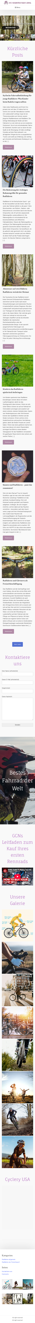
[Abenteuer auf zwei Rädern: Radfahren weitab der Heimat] (17, 270)
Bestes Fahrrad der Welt (17, 780)
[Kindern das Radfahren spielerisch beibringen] (17, 371)
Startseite (5, 1274)
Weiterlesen (11, 27)
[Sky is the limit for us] (17, 1087)
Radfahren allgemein (8, 1259)
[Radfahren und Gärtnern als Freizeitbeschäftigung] (17, 562)
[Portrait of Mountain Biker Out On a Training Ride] (17, 1120)
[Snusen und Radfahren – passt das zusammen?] (17, 466)
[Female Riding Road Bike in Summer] (17, 1152)
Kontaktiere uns (7, 1271)
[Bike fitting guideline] (17, 925)
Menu (18, 7)
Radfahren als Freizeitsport (11, 1262)
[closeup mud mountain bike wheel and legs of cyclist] (17, 1055)
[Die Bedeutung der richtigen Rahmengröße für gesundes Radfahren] (17, 171)
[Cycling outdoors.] (17, 958)
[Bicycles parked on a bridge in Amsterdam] (17, 1023)
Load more (17, 644)
